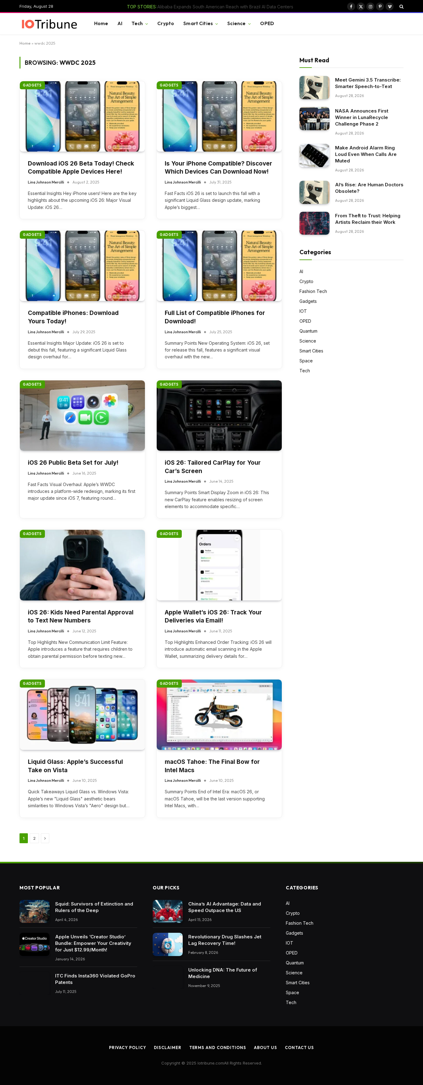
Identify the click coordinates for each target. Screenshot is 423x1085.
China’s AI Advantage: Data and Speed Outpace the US (224, 907)
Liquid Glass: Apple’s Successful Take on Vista (75, 766)
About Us (265, 1047)
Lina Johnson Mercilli (46, 182)
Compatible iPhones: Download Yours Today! (73, 317)
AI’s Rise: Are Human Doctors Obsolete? (369, 188)
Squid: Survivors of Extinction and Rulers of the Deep (94, 907)
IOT (303, 311)
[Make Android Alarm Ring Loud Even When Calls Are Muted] (314, 155)
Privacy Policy (127, 1047)
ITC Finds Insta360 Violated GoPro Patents (95, 979)
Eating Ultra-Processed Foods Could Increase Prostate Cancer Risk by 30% (217, 6)
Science (236, 23)
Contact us (299, 1047)
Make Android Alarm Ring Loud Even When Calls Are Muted (366, 154)
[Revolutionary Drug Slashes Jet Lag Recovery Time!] (168, 944)
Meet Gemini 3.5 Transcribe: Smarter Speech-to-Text (368, 83)
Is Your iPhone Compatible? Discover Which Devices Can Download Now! (218, 167)
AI (119, 23)
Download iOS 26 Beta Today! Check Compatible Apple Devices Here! (81, 167)
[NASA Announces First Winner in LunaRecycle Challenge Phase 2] (314, 118)
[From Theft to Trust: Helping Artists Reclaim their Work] (314, 223)
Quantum (308, 331)
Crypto (165, 23)
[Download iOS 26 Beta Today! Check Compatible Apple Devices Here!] (82, 116)
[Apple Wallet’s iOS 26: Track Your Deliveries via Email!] (219, 565)
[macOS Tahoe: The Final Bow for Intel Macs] (219, 715)
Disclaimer (167, 1047)
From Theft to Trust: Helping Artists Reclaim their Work (367, 219)
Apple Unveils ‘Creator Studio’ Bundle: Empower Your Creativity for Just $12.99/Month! (93, 943)
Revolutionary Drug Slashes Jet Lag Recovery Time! (224, 940)
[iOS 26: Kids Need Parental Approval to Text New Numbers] (82, 565)
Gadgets (32, 85)
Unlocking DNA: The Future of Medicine (222, 973)
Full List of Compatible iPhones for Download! (215, 317)
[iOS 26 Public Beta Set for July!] (82, 415)
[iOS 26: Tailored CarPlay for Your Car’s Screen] (219, 415)
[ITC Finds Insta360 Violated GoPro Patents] (35, 983)
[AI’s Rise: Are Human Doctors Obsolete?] (314, 192)
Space (306, 360)
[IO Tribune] (49, 24)
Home (101, 23)
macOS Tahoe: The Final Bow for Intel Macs (212, 766)
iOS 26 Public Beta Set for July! (73, 462)
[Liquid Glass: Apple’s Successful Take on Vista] (82, 715)
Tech (137, 23)
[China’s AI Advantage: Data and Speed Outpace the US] (168, 911)
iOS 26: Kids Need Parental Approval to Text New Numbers (80, 616)
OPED (267, 23)
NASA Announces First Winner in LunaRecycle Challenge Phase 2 (361, 117)
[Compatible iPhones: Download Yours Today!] (82, 266)
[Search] (400, 6)
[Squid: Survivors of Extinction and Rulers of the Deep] (35, 911)
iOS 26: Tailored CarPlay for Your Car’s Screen (213, 467)
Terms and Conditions (217, 1047)
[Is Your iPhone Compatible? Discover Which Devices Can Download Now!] (219, 116)
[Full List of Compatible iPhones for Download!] (219, 266)
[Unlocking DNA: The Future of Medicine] (168, 977)
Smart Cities (198, 23)
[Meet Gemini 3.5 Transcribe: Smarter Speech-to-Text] (314, 87)
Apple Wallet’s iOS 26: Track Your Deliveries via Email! (213, 616)
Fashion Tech (313, 291)
